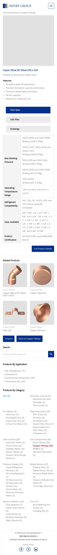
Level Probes (12, 514)
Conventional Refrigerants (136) (20, 378)
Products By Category (14, 390)
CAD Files (14, 119)
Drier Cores (38, 414)
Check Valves (12, 446)
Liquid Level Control (15, 508)
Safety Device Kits (41, 470)
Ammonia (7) (11, 374)
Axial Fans (10, 414)
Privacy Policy (28, 545)
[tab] (28, 110)
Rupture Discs (39, 467)
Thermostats (39, 405)
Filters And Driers (38, 411)
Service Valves (12, 452)
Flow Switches (12, 505)
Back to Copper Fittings (29, 339)
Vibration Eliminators (42, 452)
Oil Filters (37, 418)
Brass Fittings (39, 442)
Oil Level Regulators (15, 473)
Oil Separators (12, 483)
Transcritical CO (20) (15, 381)
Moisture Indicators (15, 517)
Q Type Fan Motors (15, 424)
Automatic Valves (14, 442)
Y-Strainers (38, 433)
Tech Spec (15, 110)
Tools (32, 501)
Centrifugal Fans (13, 418)
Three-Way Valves (41, 486)
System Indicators (11, 501)
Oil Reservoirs (12, 480)
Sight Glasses (12, 520)
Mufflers (36, 449)
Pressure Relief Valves (43, 473)
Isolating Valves (13, 449)
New (5, 396)
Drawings (14, 129)
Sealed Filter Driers (42, 424)
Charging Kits (39, 511)
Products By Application (15, 364)
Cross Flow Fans (13, 421)
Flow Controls (9, 439)
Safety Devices (37, 464)
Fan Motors (8, 411)
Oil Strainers (38, 421)
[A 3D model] (28, 40)
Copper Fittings (41, 446)
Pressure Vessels (11, 464)
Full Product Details (43, 249)
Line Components (38, 439)
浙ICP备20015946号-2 (29, 536)
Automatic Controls (39, 396)
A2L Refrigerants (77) (15, 371)
